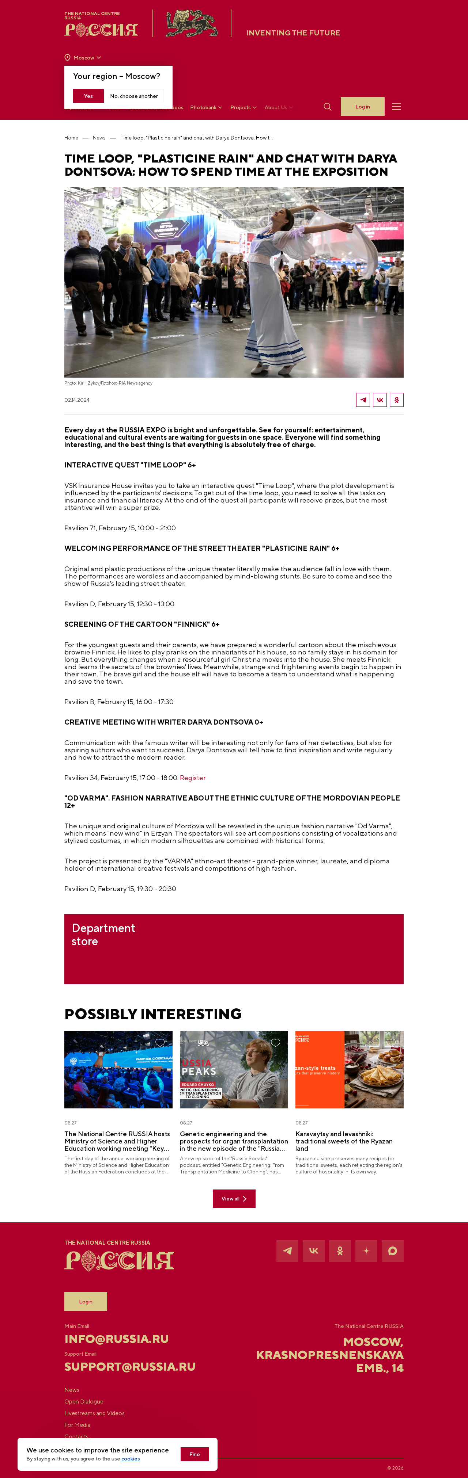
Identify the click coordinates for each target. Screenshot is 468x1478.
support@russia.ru (120, 1366)
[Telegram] (363, 400)
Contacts (76, 1436)
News (99, 138)
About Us (276, 107)
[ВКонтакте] (380, 400)
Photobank (203, 107)
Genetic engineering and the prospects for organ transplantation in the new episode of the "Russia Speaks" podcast (234, 1141)
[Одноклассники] (397, 400)
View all (230, 1199)
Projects (240, 107)
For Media (77, 1424)
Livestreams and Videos (94, 1413)
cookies (130, 1459)
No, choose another (134, 96)
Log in (362, 107)
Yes (88, 96)
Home (71, 138)
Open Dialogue (83, 1401)
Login (86, 1302)
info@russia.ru (116, 1338)
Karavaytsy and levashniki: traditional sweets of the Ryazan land (344, 1141)
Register (193, 778)
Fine (194, 1454)
